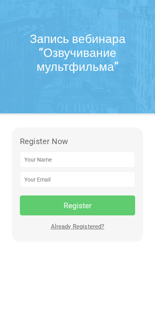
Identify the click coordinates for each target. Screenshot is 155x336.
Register (77, 205)
